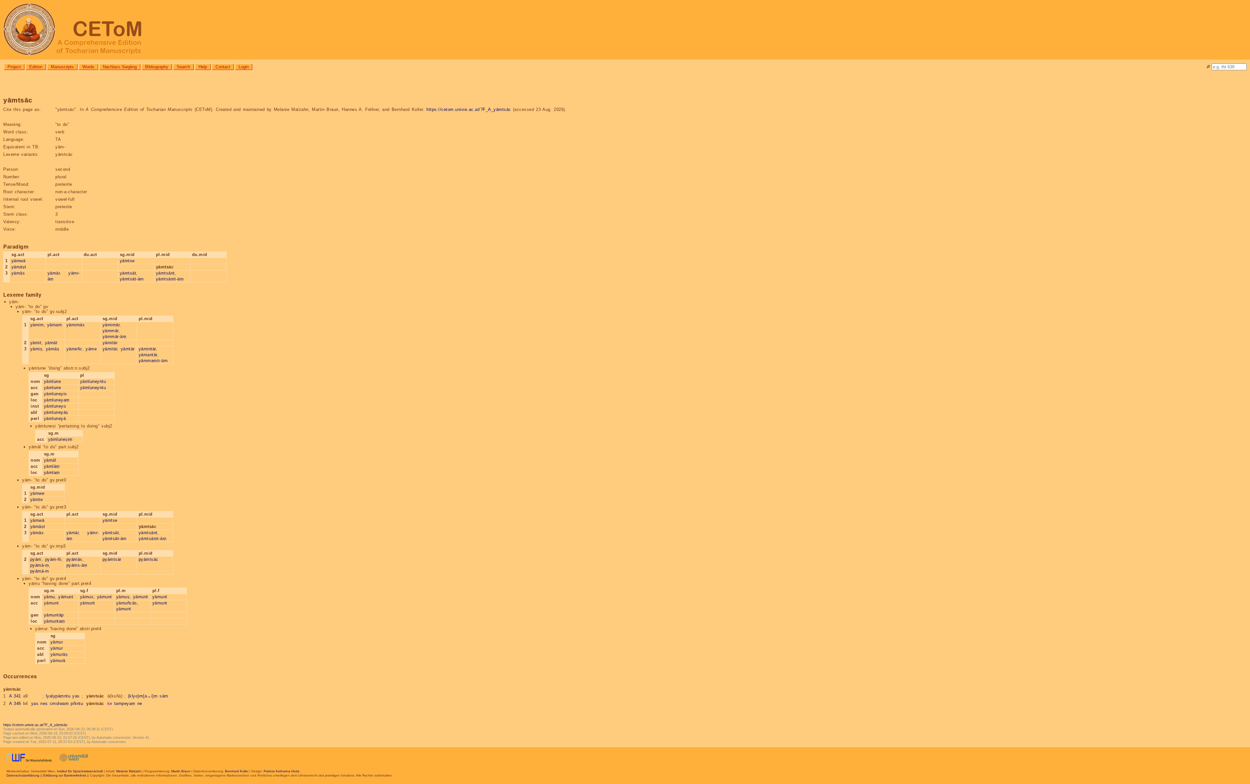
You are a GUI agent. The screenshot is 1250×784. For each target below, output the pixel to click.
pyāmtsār (112, 559)
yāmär (54, 273)
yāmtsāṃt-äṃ (170, 279)
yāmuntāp (54, 615)
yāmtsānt (165, 273)
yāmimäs (75, 324)
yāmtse (127, 260)
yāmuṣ (123, 596)
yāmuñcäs (126, 603)
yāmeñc (74, 348)
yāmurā (57, 660)
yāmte (36, 499)
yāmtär (128, 348)
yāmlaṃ (52, 472)
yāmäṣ (53, 348)
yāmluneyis (55, 393)
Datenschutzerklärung (23, 775)
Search (183, 66)
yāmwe (37, 493)
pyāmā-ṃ (39, 565)
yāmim (37, 324)
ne (139, 703)
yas (76, 696)
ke (109, 703)
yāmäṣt (18, 266)
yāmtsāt (128, 273)
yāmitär (110, 348)
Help (203, 66)
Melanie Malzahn (129, 771)
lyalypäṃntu (58, 696)
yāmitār (110, 342)
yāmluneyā (55, 418)
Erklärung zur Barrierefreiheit (64, 775)
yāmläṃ (52, 466)
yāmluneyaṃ (57, 400)
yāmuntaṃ (54, 621)
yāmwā (18, 260)
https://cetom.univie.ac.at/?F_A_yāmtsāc (468, 109)
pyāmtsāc (149, 559)
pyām (35, 559)
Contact (222, 66)
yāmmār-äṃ (115, 336)
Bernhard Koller (236, 771)
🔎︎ (1208, 66)
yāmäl (50, 460)
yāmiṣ (36, 348)
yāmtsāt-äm (132, 279)
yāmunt (65, 596)
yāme (91, 348)
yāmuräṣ (59, 654)
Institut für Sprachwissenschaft (80, 771)
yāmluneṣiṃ (60, 439)
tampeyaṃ (124, 703)
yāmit (36, 342)
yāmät (51, 342)
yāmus (87, 596)
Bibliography (156, 66)
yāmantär (148, 354)
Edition (35, 66)
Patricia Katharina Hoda (281, 771)
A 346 (15, 703)
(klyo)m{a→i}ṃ (143, 696)
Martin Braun (180, 771)
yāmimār (111, 324)
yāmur (56, 642)
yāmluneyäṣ (56, 412)
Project (14, 66)
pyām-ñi (53, 559)
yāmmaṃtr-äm (153, 360)
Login (244, 66)
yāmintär (147, 348)
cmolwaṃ (59, 703)
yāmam (54, 324)
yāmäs (18, 273)
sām (164, 696)
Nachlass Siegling (120, 66)
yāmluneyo (55, 406)
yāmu (49, 596)
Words (88, 66)
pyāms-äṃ (77, 565)
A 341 (15, 696)
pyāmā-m (39, 571)
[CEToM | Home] (625, 30)
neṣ (44, 703)
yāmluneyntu (93, 381)
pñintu (77, 703)
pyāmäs (74, 559)
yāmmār (110, 330)
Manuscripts (62, 66)
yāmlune (52, 381)
